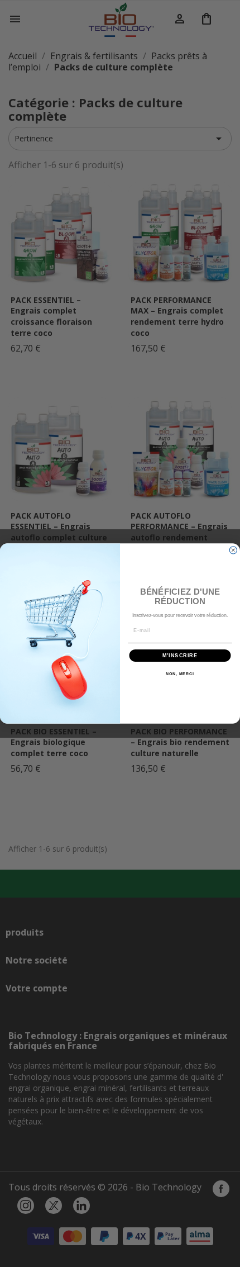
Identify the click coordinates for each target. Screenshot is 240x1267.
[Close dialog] (233, 550)
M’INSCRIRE (180, 655)
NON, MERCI (180, 674)
